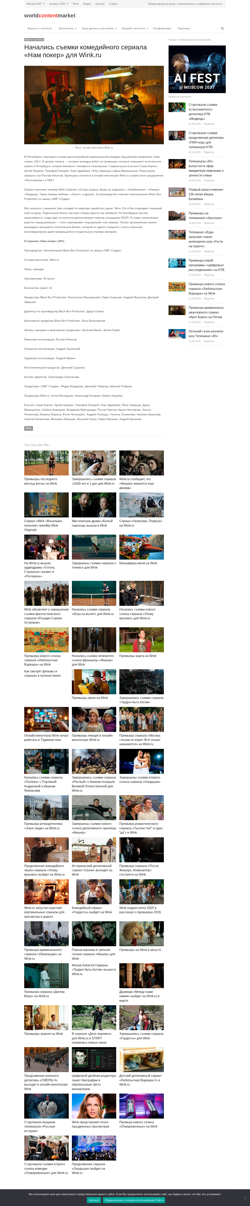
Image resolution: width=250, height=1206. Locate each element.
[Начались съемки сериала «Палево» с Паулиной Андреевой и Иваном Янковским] (46, 751)
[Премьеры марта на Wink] (141, 629)
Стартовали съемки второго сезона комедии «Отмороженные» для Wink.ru (46, 1168)
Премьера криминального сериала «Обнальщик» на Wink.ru (43, 954)
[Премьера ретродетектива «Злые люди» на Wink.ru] (46, 797)
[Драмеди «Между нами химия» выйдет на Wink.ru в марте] (141, 965)
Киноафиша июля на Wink (138, 563)
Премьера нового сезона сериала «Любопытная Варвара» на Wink (42, 660)
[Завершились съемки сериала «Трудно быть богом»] (141, 671)
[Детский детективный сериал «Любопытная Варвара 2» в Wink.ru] (141, 1049)
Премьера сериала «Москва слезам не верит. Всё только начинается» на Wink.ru (139, 740)
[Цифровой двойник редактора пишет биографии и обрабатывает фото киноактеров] (94, 1049)
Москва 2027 (34, 3)
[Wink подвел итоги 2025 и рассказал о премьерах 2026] (141, 881)
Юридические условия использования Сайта (134, 1200)
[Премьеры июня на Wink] (94, 671)
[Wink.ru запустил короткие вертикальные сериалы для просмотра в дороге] (46, 881)
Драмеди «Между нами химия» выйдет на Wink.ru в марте (139, 996)
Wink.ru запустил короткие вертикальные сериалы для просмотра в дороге (44, 912)
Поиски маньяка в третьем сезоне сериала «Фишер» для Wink (93, 954)
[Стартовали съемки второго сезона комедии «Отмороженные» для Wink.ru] (46, 1137)
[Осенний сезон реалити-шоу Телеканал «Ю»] (177, 331)
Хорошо (94, 1200)
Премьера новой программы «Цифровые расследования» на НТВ (206, 265)
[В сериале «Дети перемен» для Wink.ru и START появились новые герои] (94, 1007)
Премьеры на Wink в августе (140, 949)
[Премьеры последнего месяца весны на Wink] (46, 452)
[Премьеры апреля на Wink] (46, 1007)
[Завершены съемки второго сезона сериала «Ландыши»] (141, 751)
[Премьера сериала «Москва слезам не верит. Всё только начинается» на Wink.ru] (141, 709)
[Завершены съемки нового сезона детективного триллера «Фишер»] (94, 797)
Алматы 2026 (57, 3)
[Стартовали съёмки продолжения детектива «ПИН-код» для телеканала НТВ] (177, 133)
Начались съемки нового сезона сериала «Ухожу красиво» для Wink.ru (137, 614)
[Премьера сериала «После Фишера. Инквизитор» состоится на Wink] (141, 839)
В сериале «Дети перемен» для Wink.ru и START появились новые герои (92, 1038)
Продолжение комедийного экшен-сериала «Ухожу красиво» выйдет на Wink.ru (44, 870)
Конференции (162, 28)
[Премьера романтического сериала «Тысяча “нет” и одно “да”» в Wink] (141, 797)
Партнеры (184, 28)
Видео (87, 3)
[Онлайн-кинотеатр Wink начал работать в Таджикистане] (46, 709)
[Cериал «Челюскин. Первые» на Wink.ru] (141, 494)
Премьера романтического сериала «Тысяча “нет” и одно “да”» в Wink (140, 828)
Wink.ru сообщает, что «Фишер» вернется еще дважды (136, 483)
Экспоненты (66, 28)
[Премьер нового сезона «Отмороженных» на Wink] (141, 1095)
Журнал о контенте (39, 28)
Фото (76, 3)
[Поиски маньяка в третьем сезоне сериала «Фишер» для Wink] (94, 923)
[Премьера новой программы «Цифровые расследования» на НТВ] (177, 260)
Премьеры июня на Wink (90, 698)
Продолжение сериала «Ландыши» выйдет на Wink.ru (88, 1168)
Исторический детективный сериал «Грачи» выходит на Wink (92, 870)
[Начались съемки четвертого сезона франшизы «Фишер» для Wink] (94, 629)
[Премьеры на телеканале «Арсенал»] (177, 213)
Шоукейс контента (133, 28)
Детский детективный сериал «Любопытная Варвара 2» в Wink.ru (140, 1080)
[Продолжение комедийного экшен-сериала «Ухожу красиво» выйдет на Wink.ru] (46, 839)
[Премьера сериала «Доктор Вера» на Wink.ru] (46, 965)
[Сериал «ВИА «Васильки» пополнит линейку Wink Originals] (46, 494)
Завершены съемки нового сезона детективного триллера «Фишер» (94, 828)
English (113, 3)
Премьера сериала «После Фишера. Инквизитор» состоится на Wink (139, 870)
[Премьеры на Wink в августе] (141, 923)
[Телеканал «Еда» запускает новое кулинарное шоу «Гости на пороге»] (177, 232)
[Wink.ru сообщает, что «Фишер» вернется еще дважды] (141, 452)
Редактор (209, 124)
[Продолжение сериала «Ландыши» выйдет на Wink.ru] (94, 1137)
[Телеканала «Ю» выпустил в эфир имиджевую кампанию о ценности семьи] (177, 161)
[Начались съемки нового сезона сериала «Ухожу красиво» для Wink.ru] (141, 583)
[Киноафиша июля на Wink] (141, 536)
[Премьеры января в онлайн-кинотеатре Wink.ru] (94, 709)
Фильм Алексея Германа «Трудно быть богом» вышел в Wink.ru (94, 970)
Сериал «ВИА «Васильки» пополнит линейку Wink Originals (43, 525)
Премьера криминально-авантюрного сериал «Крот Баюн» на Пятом (206, 312)
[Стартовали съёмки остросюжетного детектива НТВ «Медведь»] (177, 104)
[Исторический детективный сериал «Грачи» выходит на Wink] (94, 839)
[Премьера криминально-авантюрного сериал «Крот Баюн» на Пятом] (177, 307)
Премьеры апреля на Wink (43, 1033)
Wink (28, 428)
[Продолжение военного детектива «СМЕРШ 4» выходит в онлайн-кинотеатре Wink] (46, 1049)
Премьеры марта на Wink (137, 656)
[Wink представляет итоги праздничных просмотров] (94, 1095)
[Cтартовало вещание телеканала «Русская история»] (46, 1095)
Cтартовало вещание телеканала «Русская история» (39, 1127)
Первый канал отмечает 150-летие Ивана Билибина (206, 194)
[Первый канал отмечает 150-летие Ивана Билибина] (177, 189)
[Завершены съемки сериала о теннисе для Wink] (94, 536)
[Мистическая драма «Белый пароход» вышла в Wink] (94, 494)
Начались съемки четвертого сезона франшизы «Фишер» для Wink (93, 660)
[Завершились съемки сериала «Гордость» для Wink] (141, 1007)
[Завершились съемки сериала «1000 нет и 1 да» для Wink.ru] (94, 452)
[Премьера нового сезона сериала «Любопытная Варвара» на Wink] (46, 629)
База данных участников (97, 28)
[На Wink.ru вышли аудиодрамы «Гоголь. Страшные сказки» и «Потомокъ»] (46, 536)
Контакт (100, 3)
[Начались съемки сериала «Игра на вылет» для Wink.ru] (94, 583)
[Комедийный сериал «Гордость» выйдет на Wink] (94, 881)
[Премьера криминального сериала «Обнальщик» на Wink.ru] (46, 923)
